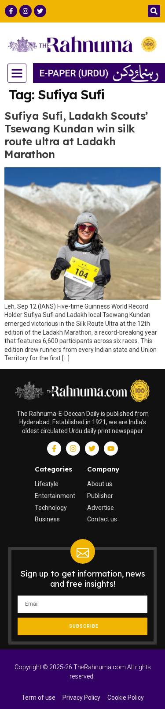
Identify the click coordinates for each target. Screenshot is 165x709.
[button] (154, 11)
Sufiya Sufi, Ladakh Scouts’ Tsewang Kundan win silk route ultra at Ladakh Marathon (76, 134)
